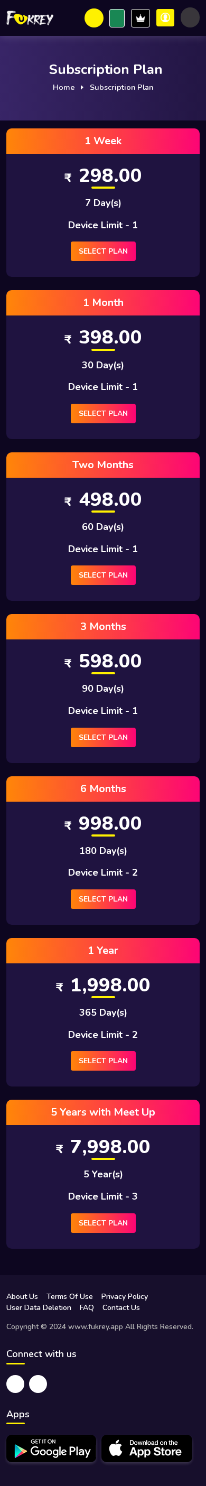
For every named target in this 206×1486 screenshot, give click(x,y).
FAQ (87, 1308)
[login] (165, 17)
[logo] (30, 18)
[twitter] (15, 1384)
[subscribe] (117, 18)
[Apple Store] (146, 1448)
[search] (94, 17)
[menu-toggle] (190, 17)
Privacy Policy (124, 1297)
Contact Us (121, 1308)
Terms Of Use (69, 1297)
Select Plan (103, 251)
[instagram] (38, 1384)
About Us (22, 1297)
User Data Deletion (38, 1308)
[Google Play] (51, 1448)
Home (64, 87)
